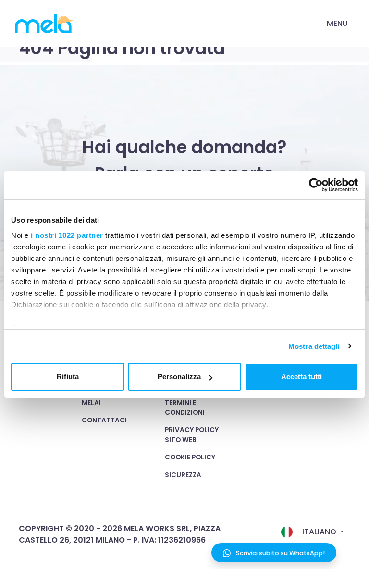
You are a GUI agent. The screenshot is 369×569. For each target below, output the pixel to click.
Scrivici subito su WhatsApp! (279, 553)
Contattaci (104, 420)
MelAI (91, 403)
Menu (337, 23)
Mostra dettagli (314, 346)
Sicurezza (183, 475)
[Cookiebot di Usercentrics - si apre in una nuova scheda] (316, 185)
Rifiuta (68, 376)
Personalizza (179, 376)
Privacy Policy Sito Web (192, 434)
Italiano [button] (319, 531)
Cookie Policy (190, 457)
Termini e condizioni (185, 407)
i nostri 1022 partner (67, 235)
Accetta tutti (301, 376)
